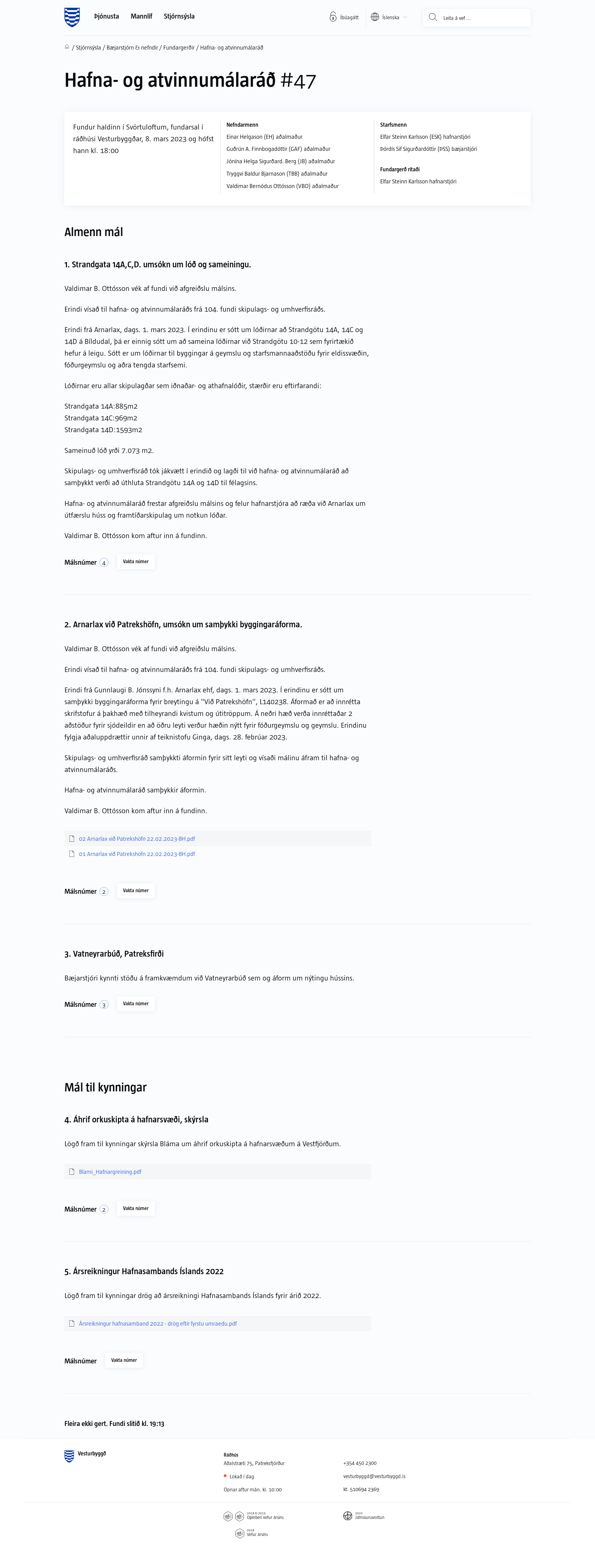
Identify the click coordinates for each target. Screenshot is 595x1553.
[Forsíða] (72, 18)
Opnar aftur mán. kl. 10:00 (253, 1489)
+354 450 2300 (360, 1462)
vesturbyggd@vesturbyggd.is (374, 1476)
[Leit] (433, 17)
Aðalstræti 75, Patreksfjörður (254, 1463)
